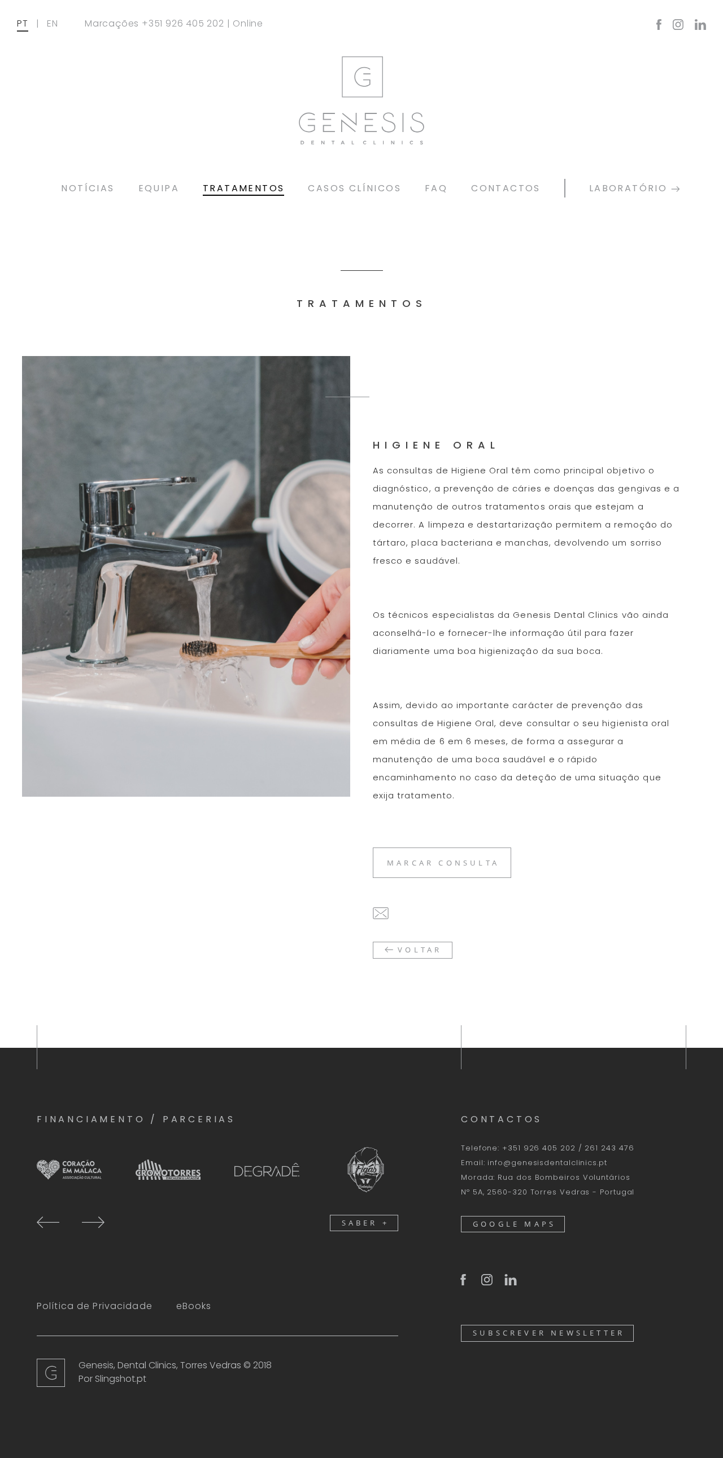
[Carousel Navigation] (70, 1221)
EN (52, 23)
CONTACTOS (506, 188)
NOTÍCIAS (87, 188)
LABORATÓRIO (630, 188)
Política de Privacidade (95, 1305)
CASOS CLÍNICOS (354, 188)
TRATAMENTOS (243, 188)
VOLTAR (417, 950)
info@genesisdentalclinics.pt (547, 1162)
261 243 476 (609, 1148)
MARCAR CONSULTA (443, 863)
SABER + (365, 1223)
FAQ (436, 188)
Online (248, 23)
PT (22, 23)
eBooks (194, 1305)
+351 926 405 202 (183, 23)
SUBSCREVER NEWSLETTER (549, 1333)
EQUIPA (158, 188)
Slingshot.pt (120, 1378)
